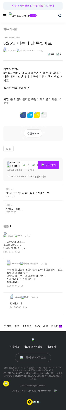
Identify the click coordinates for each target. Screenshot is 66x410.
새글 (45, 326)
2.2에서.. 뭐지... (14, 209)
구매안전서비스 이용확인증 (23, 391)
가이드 (7, 326)
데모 (17, 326)
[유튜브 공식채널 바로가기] (38, 401)
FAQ (37, 326)
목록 (8, 149)
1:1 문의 (27, 326)
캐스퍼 (11, 236)
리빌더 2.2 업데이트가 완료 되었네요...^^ (27, 193)
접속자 (56, 326)
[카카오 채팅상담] (34, 401)
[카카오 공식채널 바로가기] (30, 401)
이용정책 (51, 346)
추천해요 (33, 133)
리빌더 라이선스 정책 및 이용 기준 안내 (33, 5)
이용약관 (14, 346)
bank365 (12, 50)
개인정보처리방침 (33, 346)
